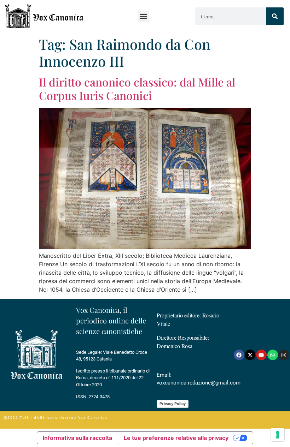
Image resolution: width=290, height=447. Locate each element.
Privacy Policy (173, 403)
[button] (143, 16)
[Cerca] (275, 16)
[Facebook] (239, 355)
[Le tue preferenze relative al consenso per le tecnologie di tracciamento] (277, 434)
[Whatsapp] (272, 355)
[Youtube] (261, 355)
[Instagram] (283, 355)
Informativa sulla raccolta (77, 437)
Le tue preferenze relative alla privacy (176, 437)
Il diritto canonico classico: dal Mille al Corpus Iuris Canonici (137, 88)
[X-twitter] (250, 355)
